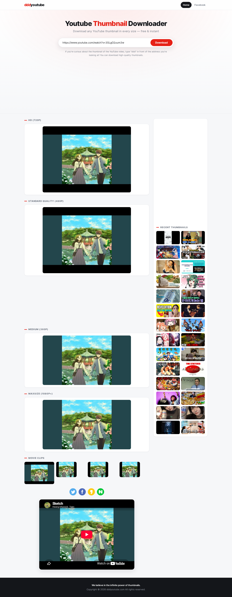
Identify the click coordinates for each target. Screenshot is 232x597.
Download (161, 42)
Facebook (200, 5)
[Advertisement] (116, 84)
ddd (34, 5)
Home (186, 5)
